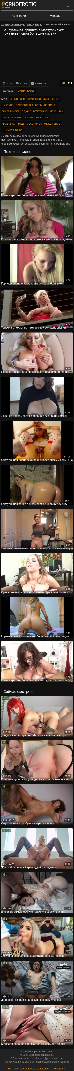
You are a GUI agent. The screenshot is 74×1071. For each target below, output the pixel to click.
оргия (6, 117)
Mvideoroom (58, 1068)
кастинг (17, 117)
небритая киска (12, 129)
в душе (26, 111)
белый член (17, 99)
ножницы (56, 111)
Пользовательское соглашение (31, 1068)
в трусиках (40, 111)
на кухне (7, 105)
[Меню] (68, 5)
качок (29, 117)
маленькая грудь (13, 123)
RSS (9, 1068)
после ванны (24, 105)
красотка (42, 117)
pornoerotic (19, 4)
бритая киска (10, 111)
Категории (19, 16)
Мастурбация (26, 91)
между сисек (52, 123)
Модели (55, 16)
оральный (34, 99)
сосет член (34, 123)
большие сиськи (46, 105)
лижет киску (51, 99)
